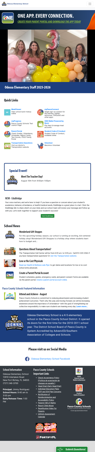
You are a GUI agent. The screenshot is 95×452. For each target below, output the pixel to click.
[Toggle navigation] (90, 4)
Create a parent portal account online (51, 280)
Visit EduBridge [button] (47, 216)
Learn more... (82, 306)
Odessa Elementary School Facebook (50, 358)
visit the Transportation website (63, 256)
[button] (72, 449)
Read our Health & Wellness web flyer (34, 265)
